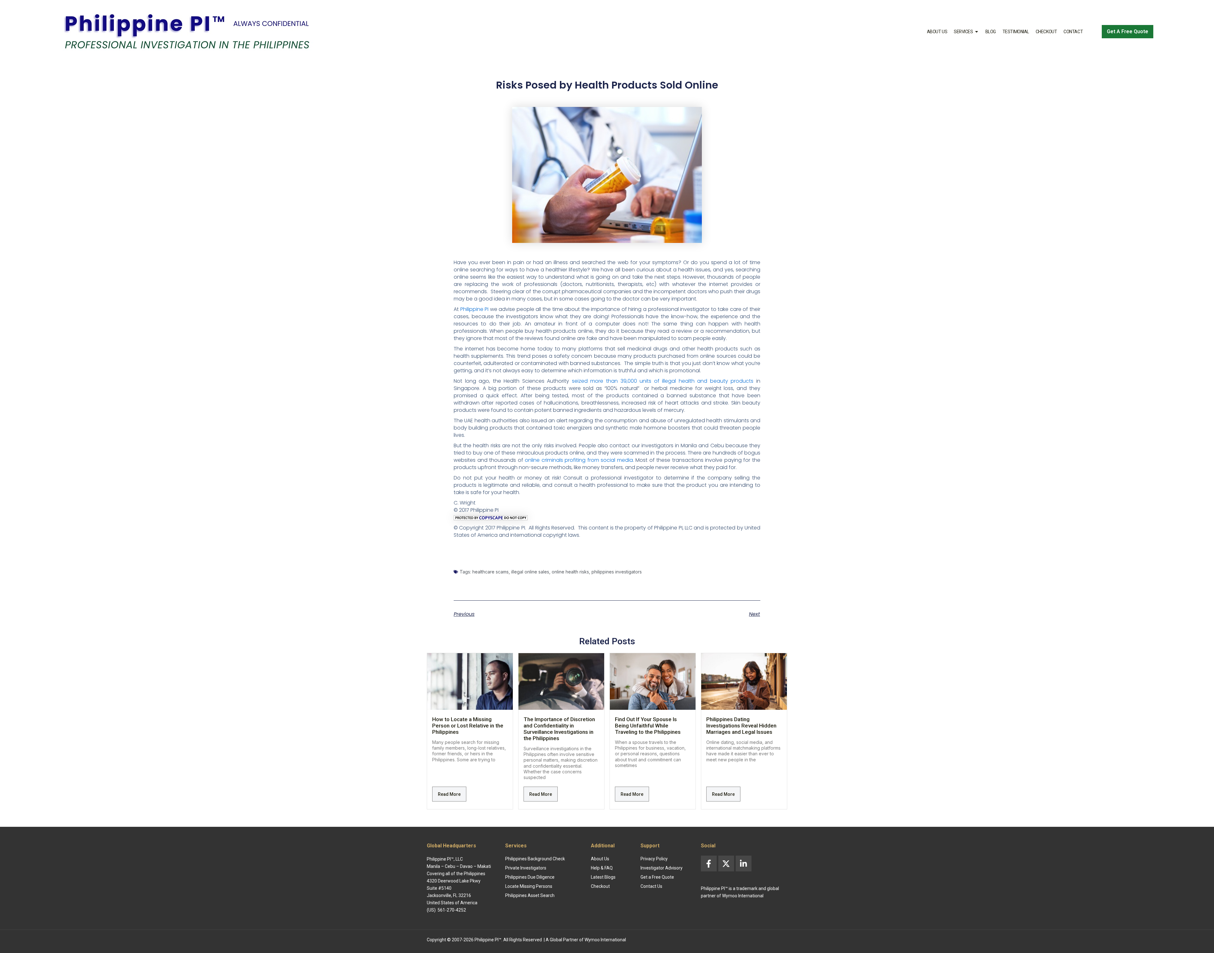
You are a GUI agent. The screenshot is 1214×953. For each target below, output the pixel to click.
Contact (1073, 31)
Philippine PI (474, 309)
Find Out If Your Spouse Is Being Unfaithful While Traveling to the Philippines (648, 725)
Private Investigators (525, 867)
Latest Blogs (603, 877)
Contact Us (651, 886)
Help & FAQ (602, 867)
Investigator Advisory (662, 867)
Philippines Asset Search (530, 895)
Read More (449, 794)
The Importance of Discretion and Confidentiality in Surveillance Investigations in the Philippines (559, 728)
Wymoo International (605, 939)
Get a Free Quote (657, 877)
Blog (990, 31)
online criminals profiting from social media (579, 460)
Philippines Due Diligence (530, 877)
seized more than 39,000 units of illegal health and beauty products (663, 381)
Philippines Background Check (535, 858)
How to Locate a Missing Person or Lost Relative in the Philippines (467, 725)
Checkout (1046, 31)
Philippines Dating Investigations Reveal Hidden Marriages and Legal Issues (741, 725)
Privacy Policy (654, 858)
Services (963, 31)
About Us (937, 31)
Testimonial (1015, 31)
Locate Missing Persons (528, 886)
